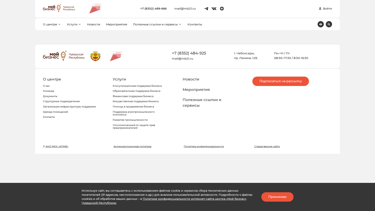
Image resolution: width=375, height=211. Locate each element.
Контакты (195, 24)
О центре (50, 24)
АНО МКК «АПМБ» (57, 146)
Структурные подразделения (61, 101)
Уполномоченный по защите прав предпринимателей (134, 127)
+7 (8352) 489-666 (153, 8)
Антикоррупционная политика (132, 146)
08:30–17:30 (282, 58)
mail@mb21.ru (185, 8)
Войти (327, 8)
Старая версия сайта (267, 146)
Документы (50, 96)
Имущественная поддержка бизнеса (136, 101)
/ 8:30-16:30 (299, 58)
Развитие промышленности (130, 119)
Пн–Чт (278, 53)
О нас (46, 85)
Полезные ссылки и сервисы (155, 24)
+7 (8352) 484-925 (189, 53)
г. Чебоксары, (244, 53)
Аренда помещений (55, 111)
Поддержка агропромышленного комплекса (134, 113)
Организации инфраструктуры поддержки (69, 106)
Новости (93, 24)
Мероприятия (116, 24)
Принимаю (277, 197)
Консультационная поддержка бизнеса (137, 85)
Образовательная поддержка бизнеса (136, 90)
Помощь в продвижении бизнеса (133, 106)
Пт (288, 53)
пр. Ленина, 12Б (245, 58)
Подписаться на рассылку (280, 81)
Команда (48, 90)
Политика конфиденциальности (204, 146)
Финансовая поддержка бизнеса (133, 96)
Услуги (72, 24)
